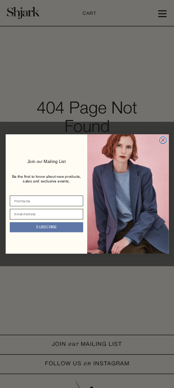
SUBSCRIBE (46, 227)
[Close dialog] (163, 140)
